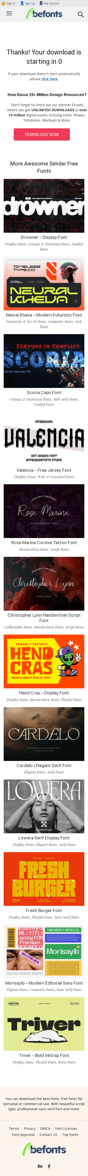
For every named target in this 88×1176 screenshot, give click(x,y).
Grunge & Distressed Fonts (49, 244)
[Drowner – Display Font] (44, 206)
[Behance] (40, 1166)
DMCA (45, 1128)
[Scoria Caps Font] (44, 361)
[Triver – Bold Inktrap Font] (44, 1024)
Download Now (42, 134)
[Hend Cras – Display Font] (44, 661)
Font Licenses (66, 1128)
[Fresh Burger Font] (44, 879)
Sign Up (27, 3)
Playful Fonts (71, 699)
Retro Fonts (67, 1062)
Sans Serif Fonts (66, 917)
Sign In (8, 3)
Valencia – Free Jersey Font (44, 470)
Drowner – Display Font (44, 237)
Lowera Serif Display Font (44, 837)
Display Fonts (15, 244)
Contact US (48, 1134)
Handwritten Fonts (33, 549)
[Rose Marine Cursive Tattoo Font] (44, 511)
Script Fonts (59, 549)
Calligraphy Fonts (18, 627)
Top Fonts (70, 1134)
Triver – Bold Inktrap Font (44, 1055)
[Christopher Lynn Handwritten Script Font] (44, 584)
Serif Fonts (55, 771)
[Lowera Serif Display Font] (44, 806)
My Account (51, 3)
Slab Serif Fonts (65, 399)
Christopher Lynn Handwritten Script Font (44, 618)
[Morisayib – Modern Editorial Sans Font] (44, 951)
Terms (14, 1128)
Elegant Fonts (34, 771)
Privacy (29, 1128)
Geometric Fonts (60, 321)
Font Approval (23, 1134)
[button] (81, 16)
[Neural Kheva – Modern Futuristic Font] (44, 283)
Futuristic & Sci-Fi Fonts (26, 321)
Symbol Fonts (44, 404)
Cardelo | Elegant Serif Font (44, 765)
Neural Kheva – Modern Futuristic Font (44, 315)
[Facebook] (49, 1166)
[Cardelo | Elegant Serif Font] (44, 734)
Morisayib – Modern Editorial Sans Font (44, 983)
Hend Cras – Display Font (44, 692)
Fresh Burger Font (44, 910)
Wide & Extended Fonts (55, 476)
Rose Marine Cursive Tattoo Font (44, 542)
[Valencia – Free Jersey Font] (44, 439)
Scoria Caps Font (44, 392)
